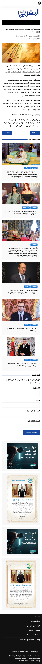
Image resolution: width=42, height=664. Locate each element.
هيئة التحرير (35, 621)
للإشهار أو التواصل (33, 626)
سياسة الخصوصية (33, 635)
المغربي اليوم (33, 36)
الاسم (37, 400)
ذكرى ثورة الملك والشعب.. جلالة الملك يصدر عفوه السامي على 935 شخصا (22, 364)
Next (8, 132)
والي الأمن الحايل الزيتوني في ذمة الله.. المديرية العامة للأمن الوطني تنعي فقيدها (23, 291)
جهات (29, 39)
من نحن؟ (37, 617)
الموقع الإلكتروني (34, 421)
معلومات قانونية (34, 630)
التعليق (36, 388)
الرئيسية (35, 39)
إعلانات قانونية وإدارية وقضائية (29, 639)
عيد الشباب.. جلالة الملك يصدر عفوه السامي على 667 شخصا (22, 329)
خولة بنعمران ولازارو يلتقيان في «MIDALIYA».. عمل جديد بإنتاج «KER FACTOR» (21, 212)
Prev (33, 132)
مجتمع (27, 168)
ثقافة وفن (26, 207)
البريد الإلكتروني (33, 411)
